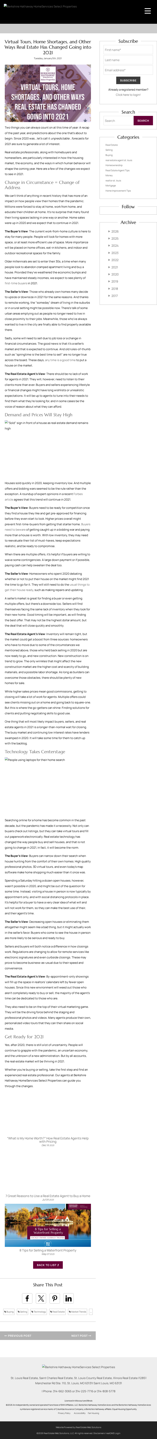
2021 (114, 267)
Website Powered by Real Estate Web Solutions (78, 1427)
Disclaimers (99, 1433)
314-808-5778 (106, 1391)
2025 (115, 238)
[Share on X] (41, 1298)
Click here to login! (128, 95)
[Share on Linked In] (68, 1298)
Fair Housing (93, 1413)
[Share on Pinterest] (55, 1298)
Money (109, 175)
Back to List (47, 1265)
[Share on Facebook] (27, 1298)
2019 (114, 281)
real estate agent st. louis (118, 160)
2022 (115, 260)
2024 (115, 245)
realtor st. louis (113, 180)
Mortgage (110, 185)
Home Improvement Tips (118, 190)
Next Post (79, 1335)
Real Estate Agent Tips (117, 170)
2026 (115, 231)
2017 (114, 296)
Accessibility (80, 1413)
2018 (114, 289)
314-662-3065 (62, 1391)
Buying (10, 1311)
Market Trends (78, 1311)
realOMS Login (113, 1433)
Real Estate (58, 1311)
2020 (115, 274)
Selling (23, 1311)
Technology (39, 1311)
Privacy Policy (64, 1413)
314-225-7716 (84, 1391)
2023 (115, 253)
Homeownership (114, 165)
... (91, 1311)
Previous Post (19, 1335)
